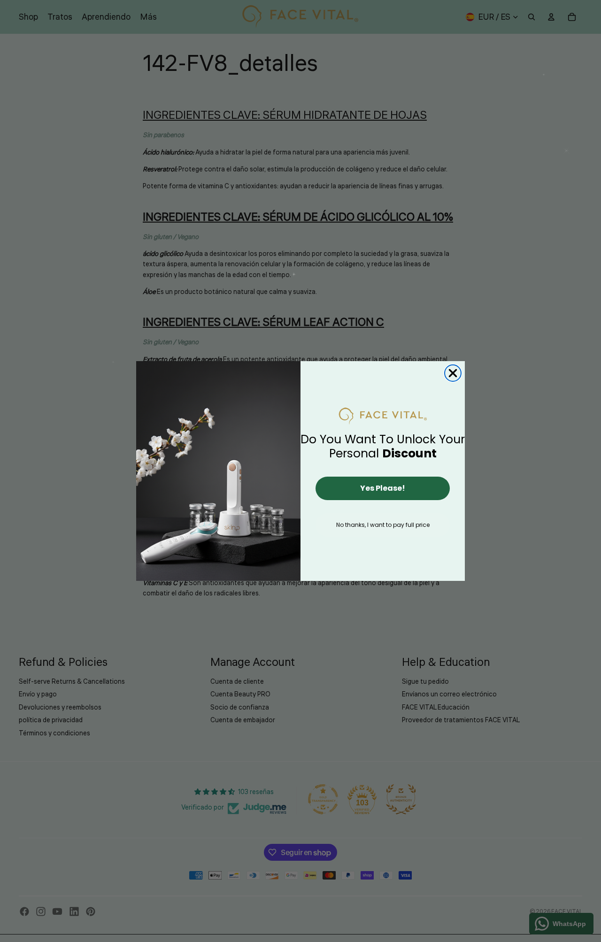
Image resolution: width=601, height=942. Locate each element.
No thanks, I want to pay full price (383, 525)
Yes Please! (382, 488)
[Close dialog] (453, 373)
